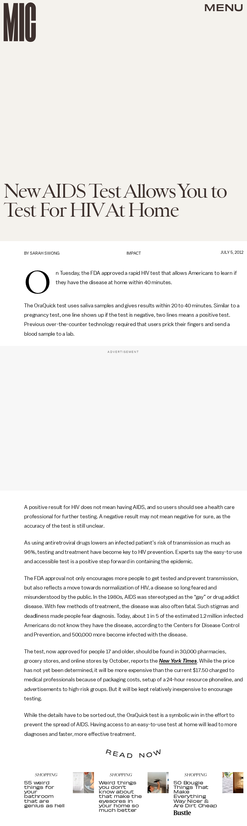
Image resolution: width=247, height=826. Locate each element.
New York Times (178, 661)
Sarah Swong (45, 253)
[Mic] (20, 22)
